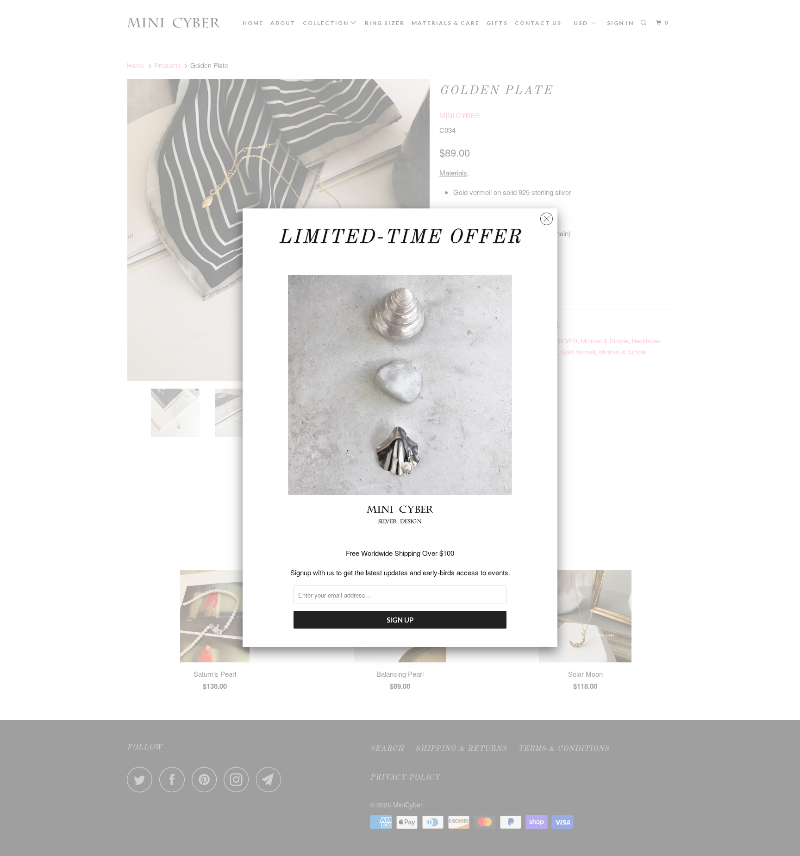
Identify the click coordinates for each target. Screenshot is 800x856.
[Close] (546, 216)
